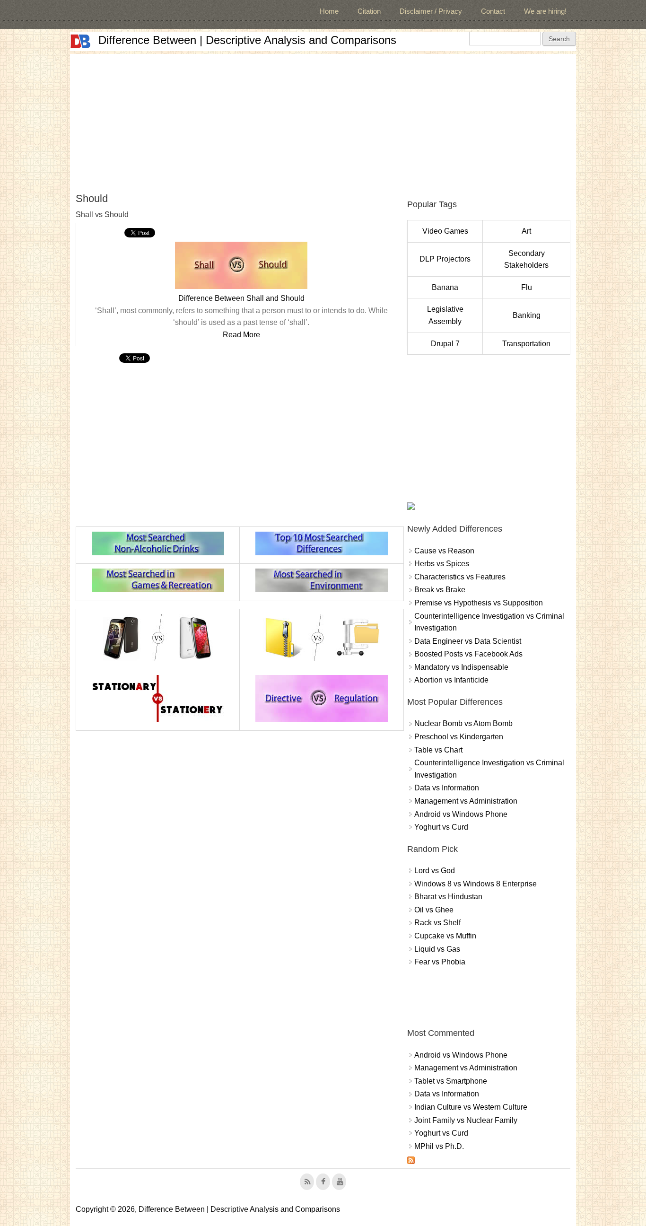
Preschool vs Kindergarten (458, 737)
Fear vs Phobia (439, 962)
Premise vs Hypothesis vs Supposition (478, 603)
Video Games (445, 231)
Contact (493, 11)
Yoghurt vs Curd (441, 827)
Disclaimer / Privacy (431, 11)
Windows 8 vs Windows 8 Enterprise (475, 884)
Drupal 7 (445, 344)
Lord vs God (434, 871)
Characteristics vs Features (460, 577)
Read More (241, 335)
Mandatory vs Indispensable (461, 667)
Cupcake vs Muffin (445, 936)
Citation (369, 11)
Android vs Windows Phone (460, 814)
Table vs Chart (438, 750)
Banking (527, 315)
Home (329, 11)
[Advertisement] (323, 120)
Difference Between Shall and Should (241, 298)
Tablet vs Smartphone (450, 1081)
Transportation (526, 344)
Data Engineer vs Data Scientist (467, 641)
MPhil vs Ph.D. (439, 1146)
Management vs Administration (465, 801)
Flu (526, 287)
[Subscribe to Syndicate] (411, 1161)
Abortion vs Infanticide (451, 680)
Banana (445, 287)
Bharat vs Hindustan (448, 897)
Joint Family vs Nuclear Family (465, 1120)
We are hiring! (545, 11)
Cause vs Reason (444, 551)
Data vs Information (446, 788)
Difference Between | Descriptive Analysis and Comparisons (247, 40)
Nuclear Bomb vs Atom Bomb (463, 723)
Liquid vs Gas (437, 949)
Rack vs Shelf (437, 923)
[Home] (80, 41)
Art (526, 231)
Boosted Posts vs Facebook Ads (468, 654)
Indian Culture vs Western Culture (470, 1107)
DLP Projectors (445, 259)
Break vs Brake (439, 590)
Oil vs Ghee (434, 910)
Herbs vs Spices (441, 564)
